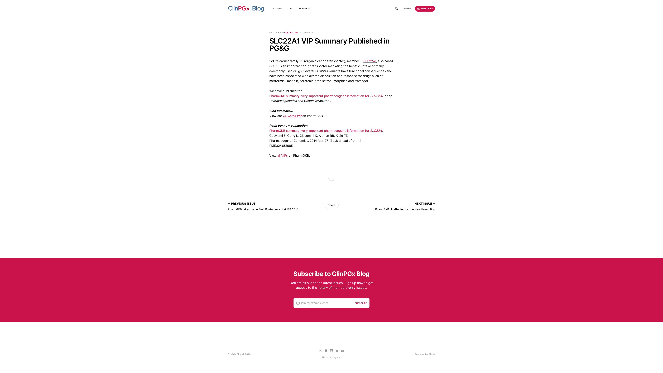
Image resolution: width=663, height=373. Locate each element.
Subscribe (427, 8)
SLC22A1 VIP (292, 116)
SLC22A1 (369, 61)
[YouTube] (342, 350)
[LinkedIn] (331, 350)
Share (331, 205)
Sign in (407, 8)
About (325, 357)
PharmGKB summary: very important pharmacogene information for (326, 96)
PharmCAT (304, 8)
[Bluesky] (337, 350)
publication (291, 32)
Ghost (432, 354)
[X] (320, 350)
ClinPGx (277, 8)
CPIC (290, 8)
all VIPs (282, 155)
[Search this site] (396, 8)
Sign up (337, 357)
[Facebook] (326, 350)
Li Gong (277, 32)
